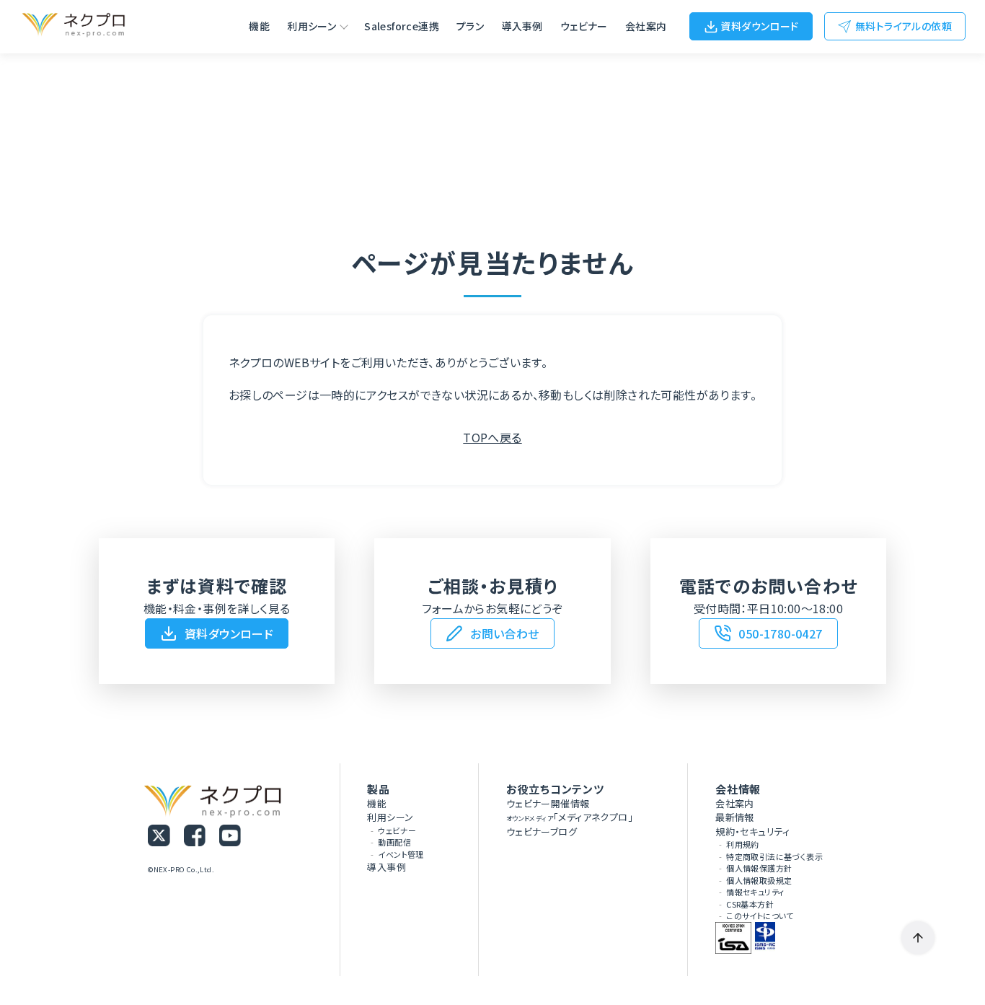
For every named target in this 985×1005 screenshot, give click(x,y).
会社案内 (646, 26)
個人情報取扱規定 (759, 880)
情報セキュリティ (755, 892)
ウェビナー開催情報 (548, 803)
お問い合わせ (504, 633)
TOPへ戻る (492, 437)
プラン (470, 26)
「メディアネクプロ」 (569, 817)
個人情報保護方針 (759, 868)
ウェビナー (584, 26)
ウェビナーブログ (541, 831)
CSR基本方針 (750, 904)
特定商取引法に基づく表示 (774, 856)
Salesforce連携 (401, 26)
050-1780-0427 (780, 633)
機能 (259, 26)
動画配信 (394, 842)
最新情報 (734, 817)
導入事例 (522, 26)
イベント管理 (400, 854)
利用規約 (742, 844)
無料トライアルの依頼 (903, 26)
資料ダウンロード (759, 26)
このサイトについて (760, 915)
